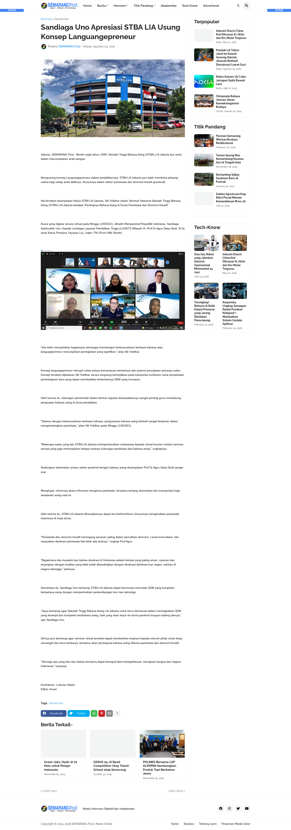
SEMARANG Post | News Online (92, 823)
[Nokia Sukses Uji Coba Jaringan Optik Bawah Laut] (204, 81)
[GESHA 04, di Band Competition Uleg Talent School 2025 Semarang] (112, 744)
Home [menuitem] (87, 6)
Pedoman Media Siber (236, 823)
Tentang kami (208, 823)
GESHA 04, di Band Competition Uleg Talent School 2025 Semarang (111, 766)
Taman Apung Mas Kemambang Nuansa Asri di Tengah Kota (229, 159)
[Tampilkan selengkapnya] (117, 713)
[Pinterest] (101, 713)
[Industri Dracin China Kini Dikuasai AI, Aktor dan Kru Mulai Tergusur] (204, 35)
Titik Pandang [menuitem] (143, 6)
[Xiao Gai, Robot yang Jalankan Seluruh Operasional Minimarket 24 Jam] (206, 243)
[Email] (109, 713)
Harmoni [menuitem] (120, 6)
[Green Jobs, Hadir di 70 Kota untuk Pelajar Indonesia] (63, 744)
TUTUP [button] (12, 10)
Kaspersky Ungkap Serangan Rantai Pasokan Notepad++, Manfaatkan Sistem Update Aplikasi (234, 313)
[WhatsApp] (94, 713)
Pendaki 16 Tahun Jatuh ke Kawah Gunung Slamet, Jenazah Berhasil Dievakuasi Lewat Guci (231, 57)
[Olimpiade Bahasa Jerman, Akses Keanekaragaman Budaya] (204, 100)
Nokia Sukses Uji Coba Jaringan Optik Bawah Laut (231, 80)
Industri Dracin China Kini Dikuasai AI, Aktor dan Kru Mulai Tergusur (231, 34)
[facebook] (220, 808)
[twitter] (238, 808)
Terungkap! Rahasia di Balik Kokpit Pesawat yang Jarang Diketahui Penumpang (204, 311)
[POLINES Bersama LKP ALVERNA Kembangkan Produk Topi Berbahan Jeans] (162, 744)
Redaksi (189, 823)
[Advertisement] (12, 71)
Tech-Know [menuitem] (190, 6)
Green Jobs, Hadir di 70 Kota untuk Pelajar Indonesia (60, 766)
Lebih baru (50, 790)
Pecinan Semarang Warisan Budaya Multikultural (228, 139)
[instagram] (229, 808)
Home (175, 823)
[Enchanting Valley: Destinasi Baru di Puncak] (204, 179)
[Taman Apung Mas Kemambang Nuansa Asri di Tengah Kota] (204, 160)
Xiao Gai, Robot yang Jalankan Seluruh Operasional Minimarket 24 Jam (204, 263)
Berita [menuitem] (101, 6)
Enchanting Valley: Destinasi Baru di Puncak (228, 178)
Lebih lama (175, 790)
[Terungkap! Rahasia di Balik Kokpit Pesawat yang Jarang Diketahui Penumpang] (206, 291)
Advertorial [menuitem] (211, 6)
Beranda (46, 19)
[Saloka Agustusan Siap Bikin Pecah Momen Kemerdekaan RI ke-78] (204, 198)
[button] (238, 5)
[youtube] (246, 808)
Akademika (61, 19)
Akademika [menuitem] (168, 6)
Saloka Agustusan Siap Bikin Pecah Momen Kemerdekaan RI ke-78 (231, 197)
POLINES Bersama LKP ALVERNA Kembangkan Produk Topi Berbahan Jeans (159, 767)
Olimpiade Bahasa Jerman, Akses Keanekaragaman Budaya (228, 102)
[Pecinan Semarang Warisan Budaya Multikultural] (204, 140)
